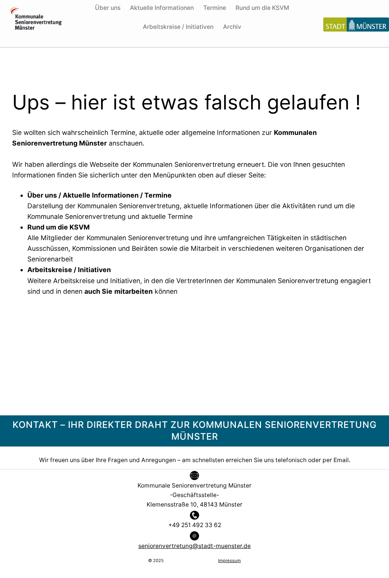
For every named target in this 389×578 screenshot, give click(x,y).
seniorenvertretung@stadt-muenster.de (194, 545)
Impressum (229, 560)
